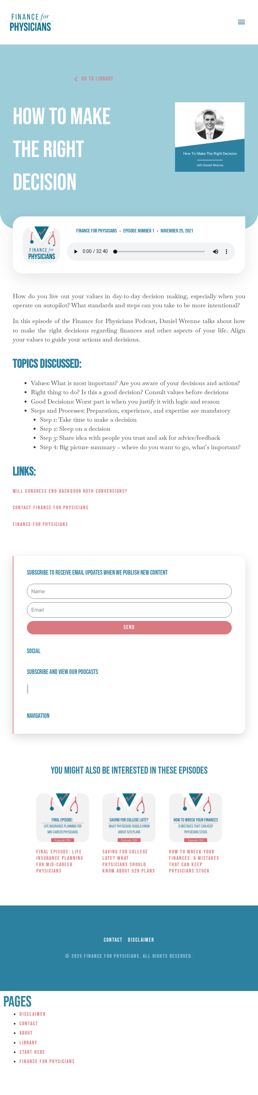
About (26, 1033)
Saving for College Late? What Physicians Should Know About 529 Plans (128, 861)
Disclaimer (32, 1014)
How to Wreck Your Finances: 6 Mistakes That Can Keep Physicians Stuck (194, 861)
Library (28, 1043)
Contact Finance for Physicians (51, 508)
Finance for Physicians (40, 524)
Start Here (32, 1052)
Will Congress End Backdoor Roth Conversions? (70, 491)
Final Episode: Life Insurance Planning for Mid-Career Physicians (59, 861)
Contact (28, 1024)
